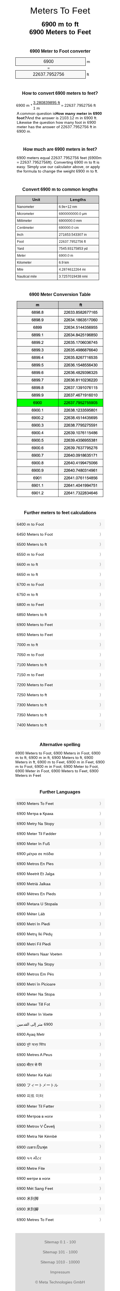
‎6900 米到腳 (28, 1209)
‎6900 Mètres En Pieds (36, 894)
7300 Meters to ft (32, 705)
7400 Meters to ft (32, 725)
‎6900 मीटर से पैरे (29, 1064)
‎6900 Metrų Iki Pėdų (34, 934)
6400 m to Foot (30, 524)
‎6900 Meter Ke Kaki (34, 1075)
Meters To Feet (60, 11)
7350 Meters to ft (32, 715)
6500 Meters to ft (32, 544)
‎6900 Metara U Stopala (37, 904)
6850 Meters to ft (32, 614)
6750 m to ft (27, 594)
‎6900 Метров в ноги (35, 1116)
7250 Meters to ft (32, 695)
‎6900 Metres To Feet (35, 1219)
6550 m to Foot (30, 554)
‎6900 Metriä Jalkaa (34, 884)
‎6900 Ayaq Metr (31, 1034)
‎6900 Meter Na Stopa (36, 994)
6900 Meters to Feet (35, 624)
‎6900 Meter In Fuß (33, 843)
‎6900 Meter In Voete (35, 1014)
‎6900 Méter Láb (31, 914)
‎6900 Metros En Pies (35, 864)
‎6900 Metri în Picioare (36, 984)
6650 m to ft (27, 574)
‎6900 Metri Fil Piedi (34, 944)
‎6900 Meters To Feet (35, 803)
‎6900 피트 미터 (30, 1095)
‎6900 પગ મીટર (29, 1158)
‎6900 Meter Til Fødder (36, 833)
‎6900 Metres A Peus (34, 1054)
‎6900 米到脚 (28, 1198)
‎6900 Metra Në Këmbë (37, 1136)
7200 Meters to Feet (35, 685)
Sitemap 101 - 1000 (60, 1252)
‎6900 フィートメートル (37, 1085)
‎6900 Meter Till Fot (33, 1004)
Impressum (60, 1272)
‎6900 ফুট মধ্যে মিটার (31, 1044)
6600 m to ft (27, 564)
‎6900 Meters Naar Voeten (39, 954)
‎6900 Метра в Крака (35, 813)
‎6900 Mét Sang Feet (35, 1188)
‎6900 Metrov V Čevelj (36, 1126)
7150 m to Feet (30, 675)
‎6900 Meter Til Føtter (35, 1106)
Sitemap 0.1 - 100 (60, 1242)
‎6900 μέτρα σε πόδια (35, 853)
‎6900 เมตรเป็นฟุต (32, 1147)
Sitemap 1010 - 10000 (60, 1262)
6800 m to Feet (30, 604)
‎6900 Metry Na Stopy (35, 823)
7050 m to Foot (30, 654)
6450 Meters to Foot (35, 534)
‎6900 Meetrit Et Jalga (35, 874)
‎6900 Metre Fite (31, 1168)
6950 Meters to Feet (35, 634)
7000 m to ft (27, 644)
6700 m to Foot (30, 584)
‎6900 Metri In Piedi (33, 924)
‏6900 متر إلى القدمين (35, 1024)
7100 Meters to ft (32, 665)
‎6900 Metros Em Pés (35, 974)
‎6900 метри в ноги (33, 1178)
